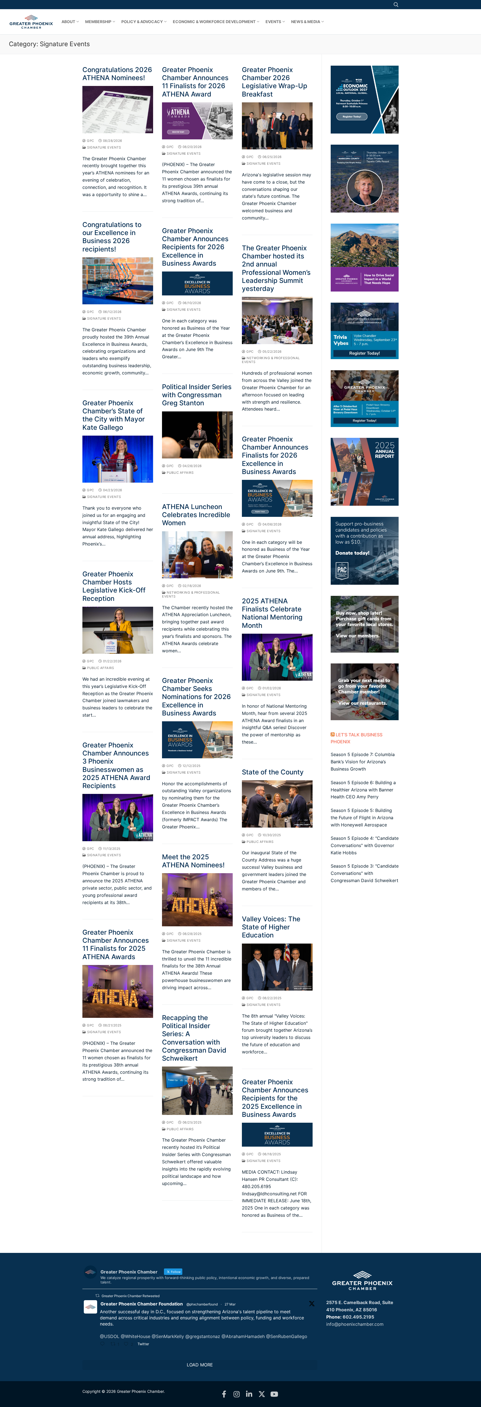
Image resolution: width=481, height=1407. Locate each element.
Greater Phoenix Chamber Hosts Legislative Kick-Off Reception (114, 586)
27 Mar (230, 1304)
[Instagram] (236, 1394)
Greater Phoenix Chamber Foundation (141, 1304)
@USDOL (109, 1336)
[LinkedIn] (249, 1394)
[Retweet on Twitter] (97, 1296)
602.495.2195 (358, 1317)
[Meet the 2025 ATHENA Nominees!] (197, 900)
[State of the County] (277, 804)
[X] (262, 1394)
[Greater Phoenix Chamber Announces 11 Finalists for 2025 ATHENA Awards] (117, 991)
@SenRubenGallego (286, 1336)
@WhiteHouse (135, 1336)
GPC (90, 141)
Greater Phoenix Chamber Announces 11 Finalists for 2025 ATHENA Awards (115, 944)
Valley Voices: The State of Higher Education (271, 927)
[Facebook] (224, 1394)
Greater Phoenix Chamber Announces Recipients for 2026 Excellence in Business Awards (195, 247)
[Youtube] (274, 1394)
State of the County (273, 772)
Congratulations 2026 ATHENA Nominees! (117, 74)
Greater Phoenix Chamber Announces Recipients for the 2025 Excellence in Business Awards (275, 1098)
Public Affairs (179, 473)
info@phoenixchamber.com (355, 1324)
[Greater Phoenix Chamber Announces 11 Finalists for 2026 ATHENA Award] (197, 120)
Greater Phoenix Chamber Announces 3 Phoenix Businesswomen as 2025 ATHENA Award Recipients (116, 765)
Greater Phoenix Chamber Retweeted (130, 1296)
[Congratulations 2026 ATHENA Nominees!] (117, 110)
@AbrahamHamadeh (243, 1336)
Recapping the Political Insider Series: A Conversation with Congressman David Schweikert (194, 1038)
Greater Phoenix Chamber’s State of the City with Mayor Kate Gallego (113, 415)
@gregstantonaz (202, 1336)
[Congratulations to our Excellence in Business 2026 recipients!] (117, 281)
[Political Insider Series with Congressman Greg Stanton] (197, 435)
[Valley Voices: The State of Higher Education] (277, 967)
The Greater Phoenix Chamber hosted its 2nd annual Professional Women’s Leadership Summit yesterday (276, 268)
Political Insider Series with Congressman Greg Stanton (197, 395)
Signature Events (103, 147)
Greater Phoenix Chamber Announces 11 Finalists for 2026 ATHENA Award (195, 82)
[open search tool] (396, 4)
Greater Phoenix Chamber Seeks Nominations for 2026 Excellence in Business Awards (196, 697)
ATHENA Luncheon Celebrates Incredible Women (196, 515)
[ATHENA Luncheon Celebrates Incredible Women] (197, 555)
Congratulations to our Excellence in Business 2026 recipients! (111, 237)
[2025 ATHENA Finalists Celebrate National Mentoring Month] (277, 657)
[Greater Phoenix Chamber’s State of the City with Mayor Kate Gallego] (117, 459)
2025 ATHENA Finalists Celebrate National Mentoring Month (272, 613)
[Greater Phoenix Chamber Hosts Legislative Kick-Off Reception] (117, 630)
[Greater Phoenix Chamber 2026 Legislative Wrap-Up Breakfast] (277, 126)
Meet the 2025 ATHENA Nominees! (193, 861)
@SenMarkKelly (168, 1336)
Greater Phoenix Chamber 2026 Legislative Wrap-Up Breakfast (274, 82)
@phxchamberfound (202, 1304)
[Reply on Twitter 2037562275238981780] (104, 1345)
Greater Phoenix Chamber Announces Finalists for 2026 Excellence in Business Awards (275, 455)
